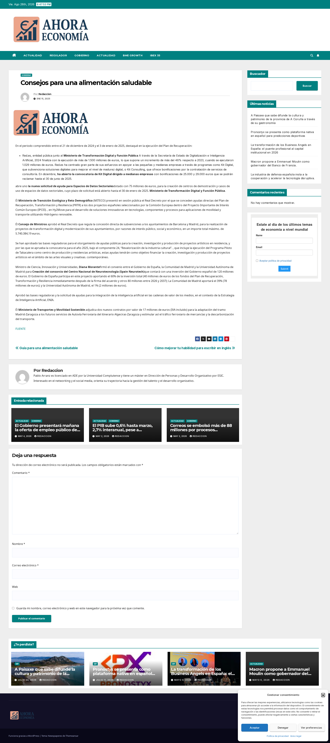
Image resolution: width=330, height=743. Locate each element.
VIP (17, 664)
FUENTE (20, 329)
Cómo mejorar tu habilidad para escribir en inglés (193, 348)
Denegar (283, 727)
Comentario (21, 473)
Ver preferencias (311, 727)
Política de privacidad (278, 736)
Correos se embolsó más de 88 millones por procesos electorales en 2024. (201, 430)
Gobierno (81, 55)
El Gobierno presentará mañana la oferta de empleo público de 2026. (47, 430)
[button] (323, 695)
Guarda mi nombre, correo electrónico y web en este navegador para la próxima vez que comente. (80, 608)
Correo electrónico (25, 565)
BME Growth (132, 55)
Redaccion (44, 94)
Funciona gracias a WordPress (24, 735)
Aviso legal (295, 736)
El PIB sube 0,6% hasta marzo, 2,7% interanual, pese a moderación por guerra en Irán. (123, 430)
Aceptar (255, 727)
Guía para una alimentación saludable (48, 348)
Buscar (307, 85)
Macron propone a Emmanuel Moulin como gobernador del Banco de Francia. (279, 673)
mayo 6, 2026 (183, 680)
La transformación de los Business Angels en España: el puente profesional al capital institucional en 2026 (281, 148)
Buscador (258, 74)
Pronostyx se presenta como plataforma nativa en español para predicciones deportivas (122, 673)
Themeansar (72, 735)
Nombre (18, 544)
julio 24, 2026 (27, 680)
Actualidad (33, 55)
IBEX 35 (155, 55)
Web (15, 587)
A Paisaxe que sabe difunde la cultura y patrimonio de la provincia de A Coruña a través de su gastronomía (283, 119)
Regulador (58, 55)
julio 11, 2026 (105, 680)
